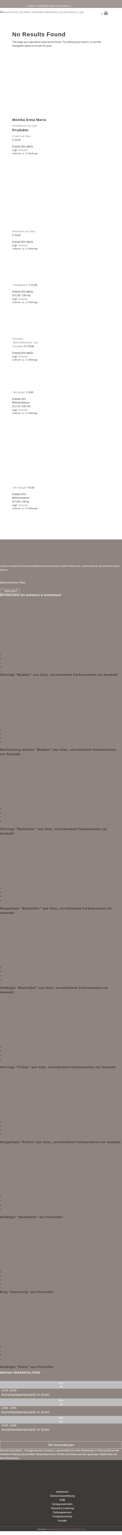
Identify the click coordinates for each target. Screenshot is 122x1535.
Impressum (62, 1491)
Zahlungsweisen (62, 1512)
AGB (62, 1500)
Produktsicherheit (62, 1516)
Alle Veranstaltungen (61, 1445)
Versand (22, 150)
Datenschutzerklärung (62, 1496)
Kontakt (11, 591)
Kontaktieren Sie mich (24, 125)
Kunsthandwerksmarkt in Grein (26, 1394)
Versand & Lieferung (62, 1508)
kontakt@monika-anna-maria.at (54, 5)
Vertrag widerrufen (62, 1504)
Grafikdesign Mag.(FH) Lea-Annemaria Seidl (65, 1529)
